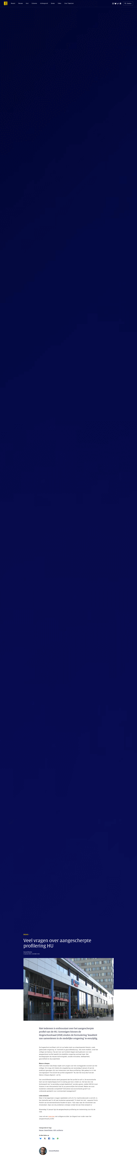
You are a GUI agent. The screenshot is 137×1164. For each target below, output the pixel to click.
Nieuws (20, 3)
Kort (27, 3)
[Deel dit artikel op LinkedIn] (53, 1138)
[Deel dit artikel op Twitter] (44, 1138)
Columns (34, 3)
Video (59, 3)
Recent (13, 3)
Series (53, 3)
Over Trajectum (69, 3)
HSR (54, 1130)
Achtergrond (44, 3)
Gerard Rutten (48, 1130)
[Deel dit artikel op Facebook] (49, 1138)
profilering (60, 1130)
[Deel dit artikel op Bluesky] (40, 1138)
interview (51, 1116)
